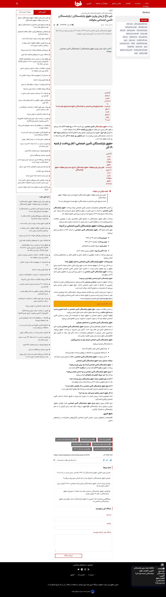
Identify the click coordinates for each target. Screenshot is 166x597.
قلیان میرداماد (143, 34)
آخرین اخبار (42, 12)
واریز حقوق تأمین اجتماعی (102, 449)
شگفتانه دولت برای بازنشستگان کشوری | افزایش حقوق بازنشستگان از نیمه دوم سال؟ (144, 571)
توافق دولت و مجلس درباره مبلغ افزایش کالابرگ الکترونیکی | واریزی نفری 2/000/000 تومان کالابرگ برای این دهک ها (33, 61)
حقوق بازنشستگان (101, 126)
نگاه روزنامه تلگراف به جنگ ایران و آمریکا (35, 89)
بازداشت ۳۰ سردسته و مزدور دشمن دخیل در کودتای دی (34, 94)
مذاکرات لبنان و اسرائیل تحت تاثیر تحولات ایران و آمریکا (33, 188)
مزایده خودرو (139, 47)
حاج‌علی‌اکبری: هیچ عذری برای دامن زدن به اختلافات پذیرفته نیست (34, 133)
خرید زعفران (132, 40)
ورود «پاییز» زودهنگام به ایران (39, 155)
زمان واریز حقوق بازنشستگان (101, 444)
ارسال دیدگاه (68, 555)
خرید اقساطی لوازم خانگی (140, 24)
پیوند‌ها (145, 6)
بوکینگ (133, 43)
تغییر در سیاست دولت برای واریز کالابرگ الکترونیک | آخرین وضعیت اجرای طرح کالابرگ (32, 119)
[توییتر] (107, 460)
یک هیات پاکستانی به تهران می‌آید (37, 114)
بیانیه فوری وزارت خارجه (41, 80)
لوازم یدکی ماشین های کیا (140, 50)
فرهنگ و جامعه (102, 3)
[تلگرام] (110, 460)
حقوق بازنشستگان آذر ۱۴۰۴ (81, 449)
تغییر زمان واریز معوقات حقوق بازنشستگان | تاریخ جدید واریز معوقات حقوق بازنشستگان (79, 168)
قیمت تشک (129, 24)
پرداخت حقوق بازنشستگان (80, 444)
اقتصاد (128, 3)
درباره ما (91, 575)
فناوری (89, 3)
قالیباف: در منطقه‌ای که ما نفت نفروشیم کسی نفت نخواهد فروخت (33, 126)
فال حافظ (122, 30)
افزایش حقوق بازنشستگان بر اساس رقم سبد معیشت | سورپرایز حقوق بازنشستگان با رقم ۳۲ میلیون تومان (86, 492)
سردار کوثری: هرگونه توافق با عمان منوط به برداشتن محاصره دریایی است (35, 44)
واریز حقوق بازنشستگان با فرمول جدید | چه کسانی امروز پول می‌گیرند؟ (86, 478)
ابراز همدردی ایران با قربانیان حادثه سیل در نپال (33, 167)
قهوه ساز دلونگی (143, 53)
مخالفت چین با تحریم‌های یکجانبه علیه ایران (34, 54)
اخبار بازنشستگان (142, 27)
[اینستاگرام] (84, 569)
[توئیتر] (78, 569)
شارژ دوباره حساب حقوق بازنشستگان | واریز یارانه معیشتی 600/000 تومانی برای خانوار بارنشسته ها (83, 484)
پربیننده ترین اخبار (25, 12)
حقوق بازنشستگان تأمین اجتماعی (66, 439)
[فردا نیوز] (78, 4)
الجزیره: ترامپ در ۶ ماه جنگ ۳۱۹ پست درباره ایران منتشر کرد (34, 145)
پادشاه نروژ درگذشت (42, 171)
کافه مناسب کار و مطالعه (132, 34)
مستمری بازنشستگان (87, 439)
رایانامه (109, 523)
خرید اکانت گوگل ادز (142, 40)
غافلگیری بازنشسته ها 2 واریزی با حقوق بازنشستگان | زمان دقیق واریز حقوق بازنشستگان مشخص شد (84, 500)
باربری (145, 47)
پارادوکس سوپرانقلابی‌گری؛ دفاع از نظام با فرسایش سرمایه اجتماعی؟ (33, 32)
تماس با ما (81, 575)
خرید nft (125, 37)
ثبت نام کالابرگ (133, 37)
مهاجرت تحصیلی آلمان (131, 27)
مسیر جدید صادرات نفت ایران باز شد (37, 176)
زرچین (125, 40)
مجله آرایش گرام (143, 37)
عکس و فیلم (117, 3)
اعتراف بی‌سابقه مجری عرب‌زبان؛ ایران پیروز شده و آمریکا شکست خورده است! (33, 161)
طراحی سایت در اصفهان (126, 50)
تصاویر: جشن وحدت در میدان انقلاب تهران (35, 139)
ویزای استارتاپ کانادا (142, 30)
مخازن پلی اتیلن (131, 30)
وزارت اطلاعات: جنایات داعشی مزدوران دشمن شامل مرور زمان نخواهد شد (34, 69)
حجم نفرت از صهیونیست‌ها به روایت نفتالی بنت (33, 75)
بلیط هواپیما (131, 47)
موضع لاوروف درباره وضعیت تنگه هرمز (36, 151)
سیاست (138, 3)
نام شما (108, 515)
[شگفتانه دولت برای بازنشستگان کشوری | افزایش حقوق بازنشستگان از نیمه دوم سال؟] (160, 576)
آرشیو (72, 575)
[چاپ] (55, 25)
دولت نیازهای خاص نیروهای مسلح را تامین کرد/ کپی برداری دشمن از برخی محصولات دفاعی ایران (33, 181)
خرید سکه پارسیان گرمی (104, 304)
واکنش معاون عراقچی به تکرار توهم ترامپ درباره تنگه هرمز (33, 101)
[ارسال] (58, 25)
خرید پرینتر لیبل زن (124, 43)
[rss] (87, 569)
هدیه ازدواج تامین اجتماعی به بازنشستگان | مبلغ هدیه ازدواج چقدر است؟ (79, 106)
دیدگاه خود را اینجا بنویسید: (102, 532)
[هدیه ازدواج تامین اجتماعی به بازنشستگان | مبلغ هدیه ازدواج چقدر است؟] (106, 106)
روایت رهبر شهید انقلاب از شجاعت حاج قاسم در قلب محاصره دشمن (33, 108)
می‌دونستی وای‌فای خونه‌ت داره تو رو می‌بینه (34, 50)
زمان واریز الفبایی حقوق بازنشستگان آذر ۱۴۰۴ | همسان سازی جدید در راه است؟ (83, 473)
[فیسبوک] (104, 460)
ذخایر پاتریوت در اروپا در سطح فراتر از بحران (34, 84)
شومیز (136, 53)
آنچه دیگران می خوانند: (100, 191)
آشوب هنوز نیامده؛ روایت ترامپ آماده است (35, 38)
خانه (146, 3)
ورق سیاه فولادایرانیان (142, 43)
